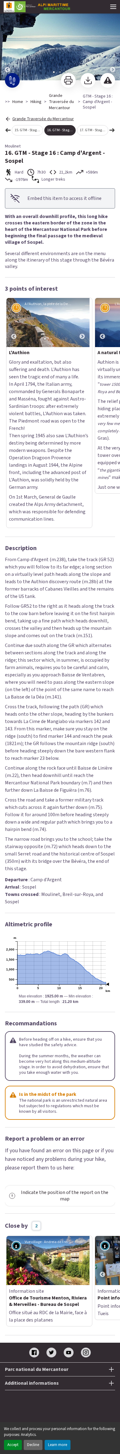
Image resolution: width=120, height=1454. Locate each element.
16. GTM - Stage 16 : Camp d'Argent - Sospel (61, 130)
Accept (12, 1445)
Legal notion (60, 1289)
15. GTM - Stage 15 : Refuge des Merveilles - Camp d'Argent (28, 130)
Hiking (36, 102)
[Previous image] (7, 40)
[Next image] (112, 40)
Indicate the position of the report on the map (64, 1052)
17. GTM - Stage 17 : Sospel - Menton (94, 130)
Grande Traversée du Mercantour (61, 102)
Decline (33, 1445)
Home (17, 102)
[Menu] (113, 6)
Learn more (57, 1445)
